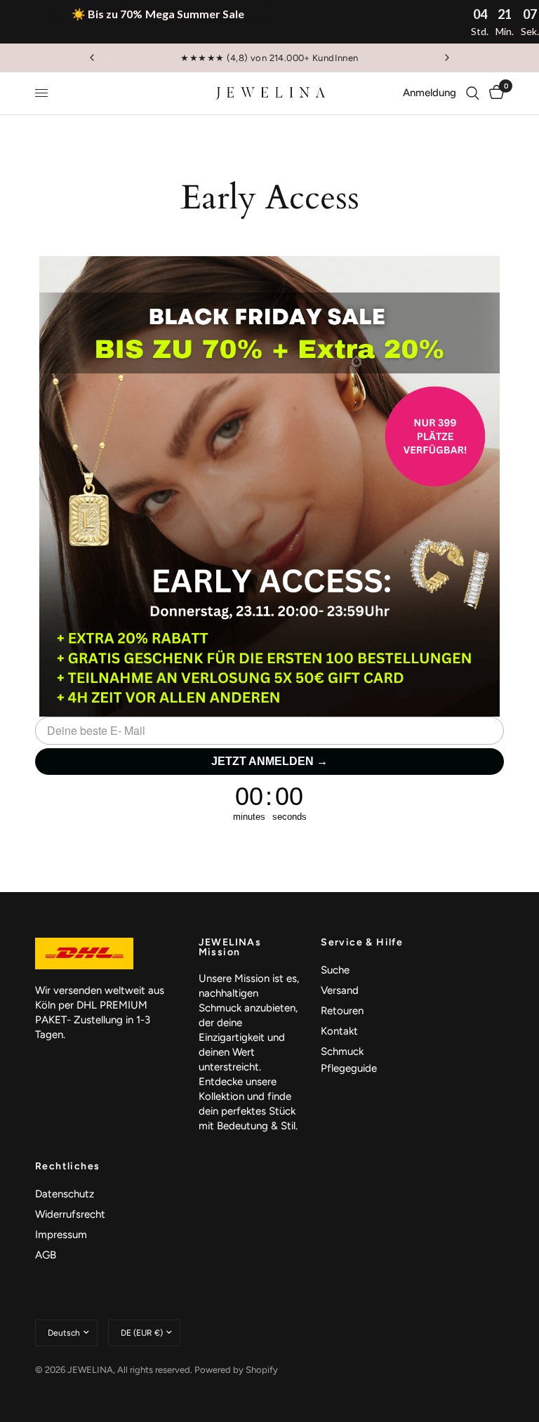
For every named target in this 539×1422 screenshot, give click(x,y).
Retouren (342, 1010)
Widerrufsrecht (70, 1214)
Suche (335, 970)
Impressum (61, 1234)
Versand (340, 990)
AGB (45, 1255)
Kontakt (339, 1031)
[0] (494, 93)
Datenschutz (64, 1194)
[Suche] (472, 93)
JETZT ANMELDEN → (269, 761)
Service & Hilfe (362, 943)
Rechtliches (67, 1166)
